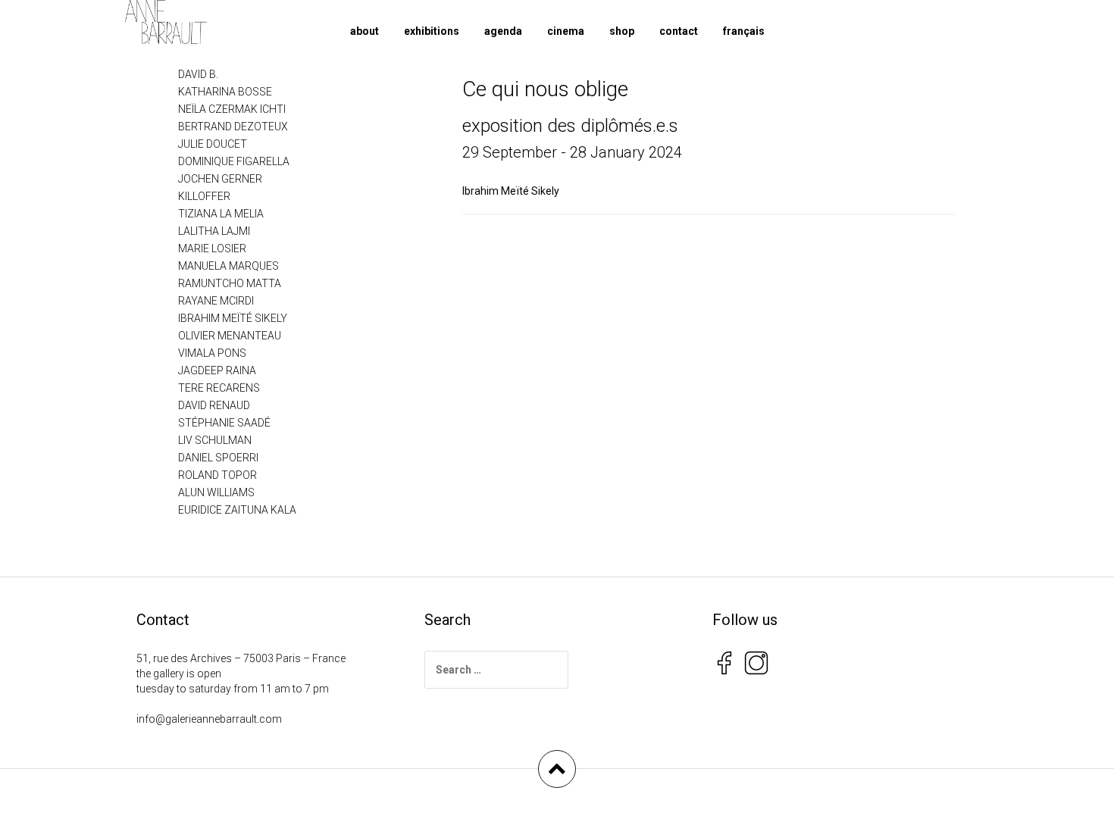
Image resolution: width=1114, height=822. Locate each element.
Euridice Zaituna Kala (237, 510)
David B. (198, 74)
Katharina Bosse (225, 92)
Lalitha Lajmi (214, 231)
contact (678, 31)
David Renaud (214, 405)
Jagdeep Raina (217, 370)
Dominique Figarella (233, 161)
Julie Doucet (212, 144)
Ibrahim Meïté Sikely (510, 191)
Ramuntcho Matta (229, 283)
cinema (565, 31)
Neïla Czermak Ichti (232, 109)
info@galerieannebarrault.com (209, 719)
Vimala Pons (212, 353)
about (364, 31)
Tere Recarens (219, 388)
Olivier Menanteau (229, 336)
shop (621, 31)
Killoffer (204, 196)
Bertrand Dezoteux (233, 126)
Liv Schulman (215, 440)
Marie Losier (212, 248)
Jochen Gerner (220, 179)
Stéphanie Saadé (224, 423)
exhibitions (431, 31)
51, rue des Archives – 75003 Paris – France (241, 658)
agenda (503, 31)
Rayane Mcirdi (216, 301)
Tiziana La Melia (221, 214)
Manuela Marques (228, 266)
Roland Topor (217, 475)
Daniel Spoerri (218, 458)
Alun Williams (216, 492)
